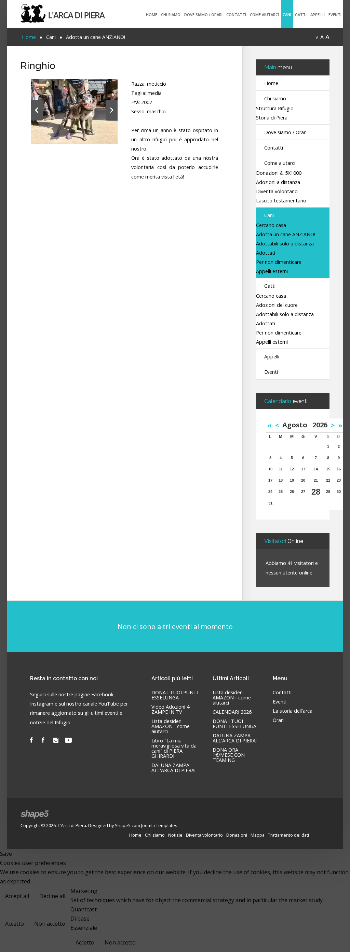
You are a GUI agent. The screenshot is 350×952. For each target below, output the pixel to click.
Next (112, 110)
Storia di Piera (271, 118)
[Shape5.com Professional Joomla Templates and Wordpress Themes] (35, 814)
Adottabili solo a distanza (285, 244)
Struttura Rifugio (275, 109)
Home (151, 14)
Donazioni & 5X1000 (278, 173)
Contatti (236, 14)
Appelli (317, 14)
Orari (278, 720)
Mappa (258, 835)
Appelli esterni (272, 271)
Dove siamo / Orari (203, 14)
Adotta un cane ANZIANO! (285, 235)
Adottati (265, 253)
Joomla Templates (159, 825)
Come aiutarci (264, 14)
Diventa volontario (277, 192)
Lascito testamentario (281, 201)
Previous (37, 110)
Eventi (334, 14)
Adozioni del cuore (277, 305)
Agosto (297, 424)
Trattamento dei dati (288, 835)
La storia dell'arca (292, 711)
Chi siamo (170, 14)
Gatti (301, 14)
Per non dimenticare (278, 262)
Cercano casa (271, 225)
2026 (319, 424)
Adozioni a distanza (278, 182)
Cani (287, 14)
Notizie (175, 835)
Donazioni (236, 835)
